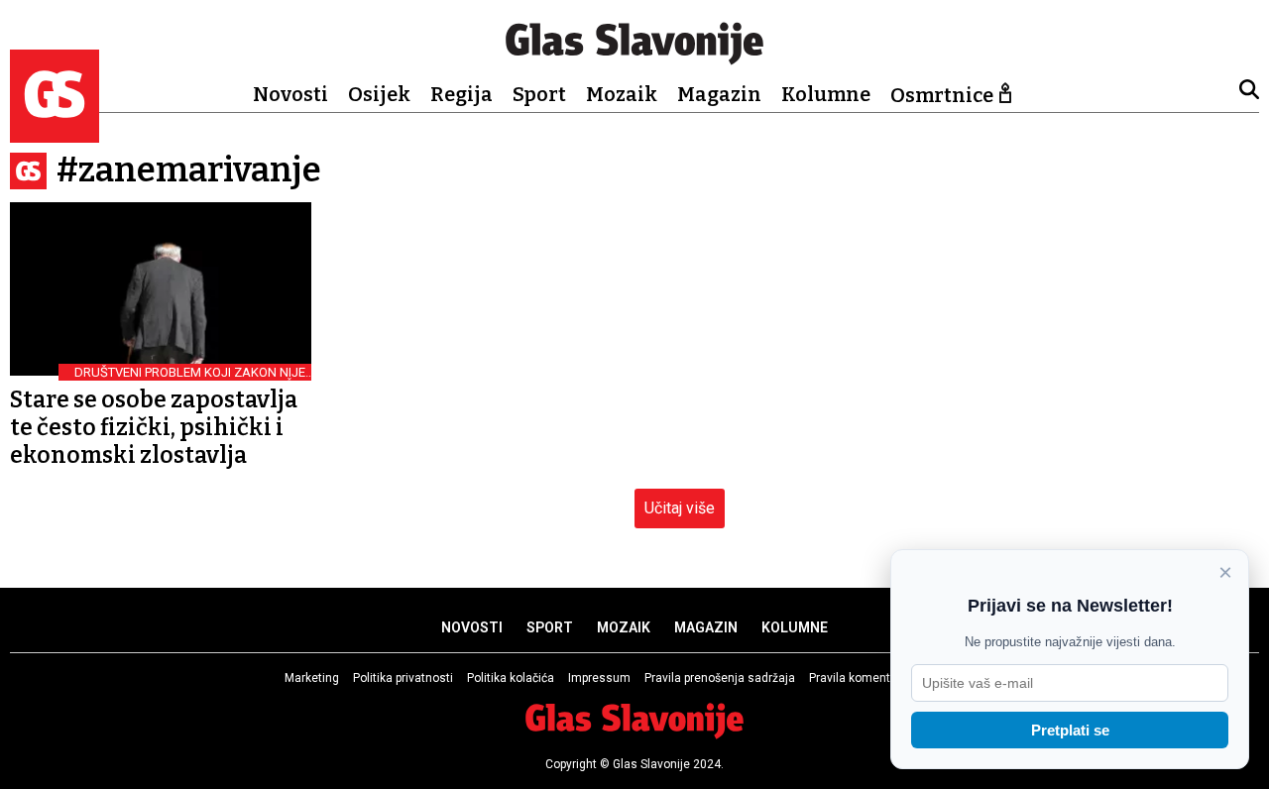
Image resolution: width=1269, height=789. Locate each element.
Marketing (312, 678)
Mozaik (621, 94)
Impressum (599, 678)
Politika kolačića (510, 678)
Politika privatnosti (403, 678)
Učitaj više (679, 508)
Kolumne (825, 94)
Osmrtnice (941, 95)
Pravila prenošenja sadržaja (719, 678)
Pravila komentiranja (865, 678)
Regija (461, 94)
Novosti (290, 94)
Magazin (719, 94)
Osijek (379, 94)
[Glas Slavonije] (54, 133)
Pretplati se (1070, 730)
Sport (539, 94)
